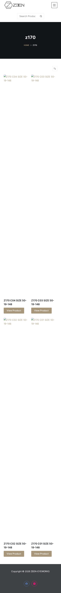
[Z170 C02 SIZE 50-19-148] (17, 428)
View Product (14, 310)
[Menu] (54, 5)
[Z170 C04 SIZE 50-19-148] (17, 185)
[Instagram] (34, 584)
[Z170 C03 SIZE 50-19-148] (44, 185)
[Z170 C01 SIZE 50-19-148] (44, 428)
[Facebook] (26, 584)
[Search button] (41, 16)
